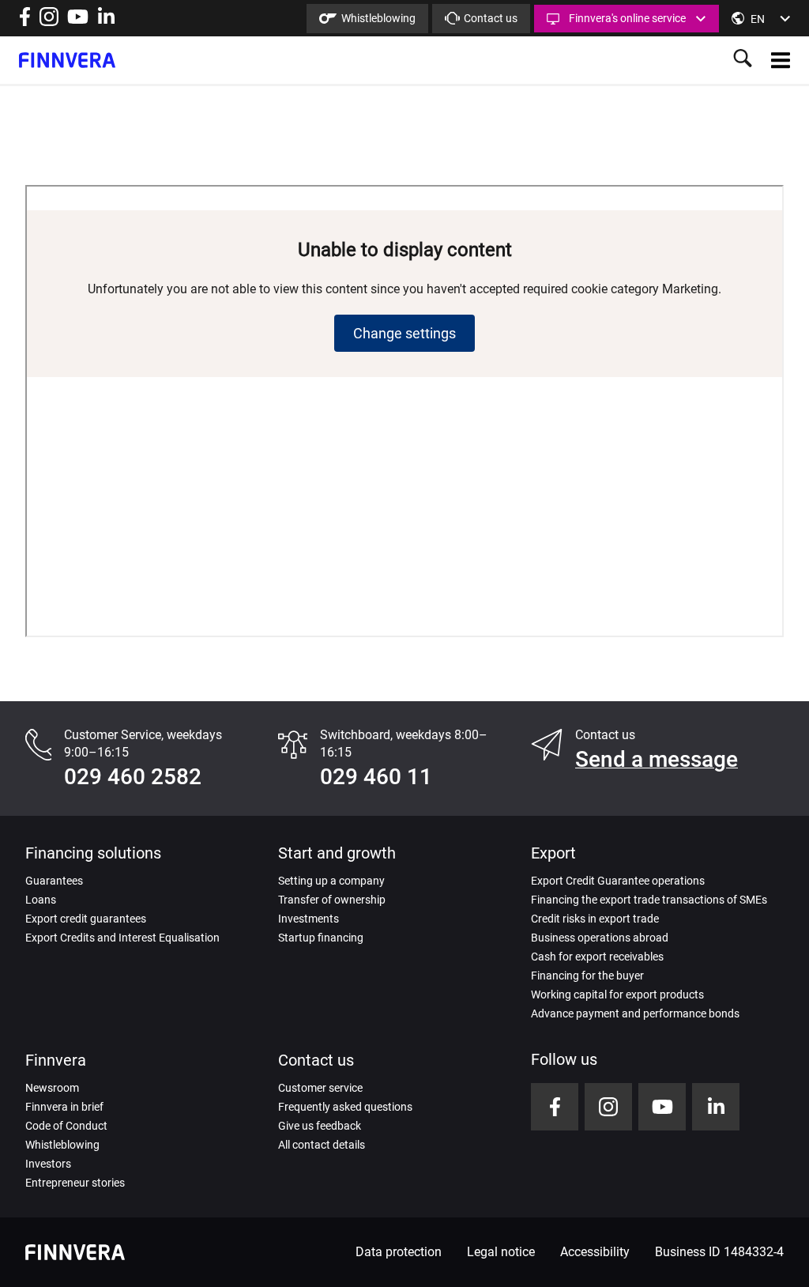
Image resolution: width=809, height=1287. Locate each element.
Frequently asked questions (345, 1106)
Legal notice (501, 1251)
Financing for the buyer (587, 975)
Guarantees (54, 880)
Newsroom (52, 1087)
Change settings (404, 333)
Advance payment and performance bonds (635, 1013)
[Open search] (742, 59)
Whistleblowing (378, 18)
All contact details (321, 1144)
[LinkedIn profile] (106, 21)
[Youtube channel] (77, 21)
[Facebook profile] (25, 21)
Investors (48, 1163)
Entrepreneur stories (75, 1182)
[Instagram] (49, 21)
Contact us (490, 18)
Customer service (320, 1087)
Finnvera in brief (64, 1106)
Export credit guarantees (85, 918)
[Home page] (67, 60)
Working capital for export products (617, 994)
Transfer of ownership (332, 899)
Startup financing (320, 937)
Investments (308, 918)
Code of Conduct (66, 1125)
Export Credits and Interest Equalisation (122, 937)
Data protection (399, 1251)
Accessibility (595, 1251)
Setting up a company (331, 880)
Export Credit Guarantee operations (618, 880)
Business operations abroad (599, 937)
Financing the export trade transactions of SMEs (649, 899)
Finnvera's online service (627, 18)
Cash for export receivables (597, 956)
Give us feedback (319, 1125)
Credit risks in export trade (595, 918)
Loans (40, 899)
